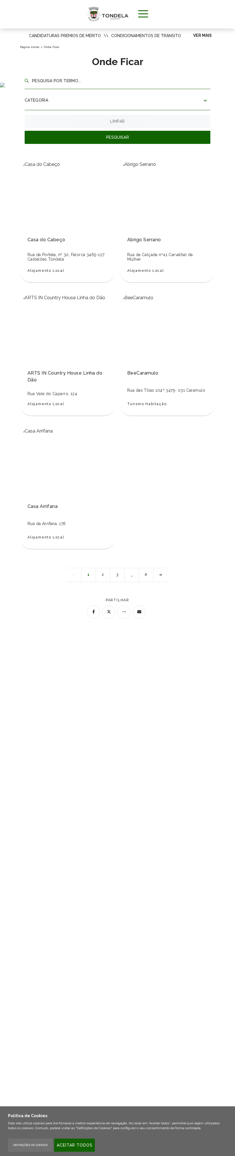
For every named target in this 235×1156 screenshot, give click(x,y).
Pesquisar (117, 137)
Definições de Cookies (30, 1145)
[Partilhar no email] (139, 612)
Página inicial (29, 47)
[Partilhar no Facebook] (93, 612)
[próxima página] (160, 575)
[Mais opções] (123, 612)
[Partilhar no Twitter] (108, 612)
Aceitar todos (75, 1145)
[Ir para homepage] (107, 14)
